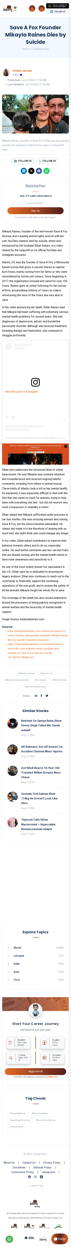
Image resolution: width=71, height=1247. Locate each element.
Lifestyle (19, 955)
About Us (9, 1162)
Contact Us (29, 1162)
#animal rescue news (35, 686)
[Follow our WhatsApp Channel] (9, 1239)
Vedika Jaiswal (22, 70)
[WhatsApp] (46, 171)
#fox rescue (40, 680)
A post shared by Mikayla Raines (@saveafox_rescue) (35, 437)
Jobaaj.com (48, 1172)
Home (25, 49)
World (17, 947)
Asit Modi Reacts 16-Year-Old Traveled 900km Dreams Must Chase (40, 772)
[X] (31, 171)
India (16, 963)
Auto (16, 971)
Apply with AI (35, 1071)
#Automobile (16, 1126)
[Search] (32, 8)
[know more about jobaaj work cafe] (43, 1237)
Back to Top (37, 1185)
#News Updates (40, 1113)
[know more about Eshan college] (29, 1237)
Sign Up (35, 210)
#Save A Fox (46, 673)
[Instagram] (35, 1177)
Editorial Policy (42, 1167)
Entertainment (41, 49)
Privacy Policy (51, 1162)
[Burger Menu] (41, 8)
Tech (17, 979)
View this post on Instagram (21, 391)
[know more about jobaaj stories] (29, 1225)
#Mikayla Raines (26, 673)
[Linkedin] (24, 171)
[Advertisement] (35, 886)
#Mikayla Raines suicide (17, 680)
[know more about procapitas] (58, 1225)
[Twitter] (46, 695)
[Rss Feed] (41, 1177)
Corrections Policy (23, 1172)
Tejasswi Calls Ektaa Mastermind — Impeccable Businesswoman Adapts (38, 824)
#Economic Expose (45, 1120)
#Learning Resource (20, 1120)
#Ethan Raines (59, 680)
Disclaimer (19, 1167)
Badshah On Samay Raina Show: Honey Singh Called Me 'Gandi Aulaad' (41, 725)
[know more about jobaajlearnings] (44, 1225)
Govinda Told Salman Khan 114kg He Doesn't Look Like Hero (39, 798)
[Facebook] (39, 171)
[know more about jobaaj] (14, 1225)
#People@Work (18, 1113)
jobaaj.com (52, 1077)
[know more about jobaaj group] (35, 1203)
